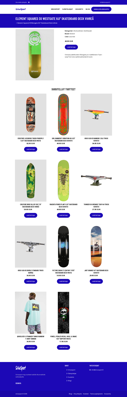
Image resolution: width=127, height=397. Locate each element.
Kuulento (79, 9)
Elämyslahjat (67, 9)
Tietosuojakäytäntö (96, 394)
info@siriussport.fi (105, 2)
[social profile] (29, 2)
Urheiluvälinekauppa (101, 9)
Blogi (88, 9)
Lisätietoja (71, 47)
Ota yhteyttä (78, 394)
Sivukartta (107, 394)
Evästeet (86, 394)
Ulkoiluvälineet (78, 31)
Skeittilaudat (88, 31)
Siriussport (55, 9)
